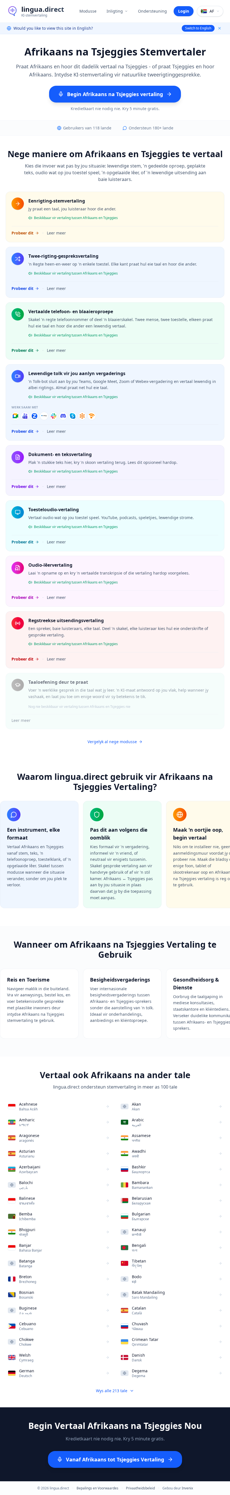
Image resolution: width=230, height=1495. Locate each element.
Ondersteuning (152, 11)
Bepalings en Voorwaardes (97, 1488)
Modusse (87, 11)
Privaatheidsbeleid (140, 1488)
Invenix (187, 1488)
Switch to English (198, 28)
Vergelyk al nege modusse (112, 741)
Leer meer (56, 233)
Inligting (115, 11)
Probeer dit (22, 233)
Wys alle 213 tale (111, 1390)
